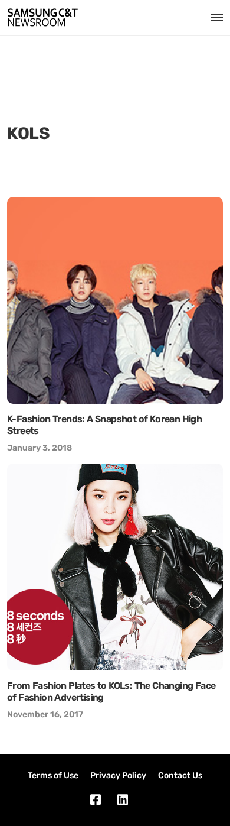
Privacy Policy (118, 775)
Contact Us (180, 775)
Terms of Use (53, 775)
